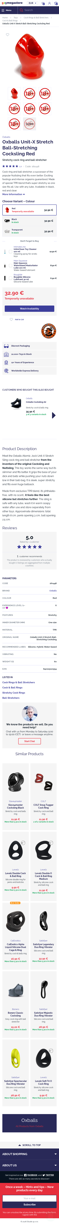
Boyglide (18, 274)
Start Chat (29, 741)
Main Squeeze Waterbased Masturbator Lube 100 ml (26, 265)
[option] (29, 406)
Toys (16, 18)
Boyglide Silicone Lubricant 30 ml (22, 278)
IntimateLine (20, 247)
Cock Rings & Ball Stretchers (36, 18)
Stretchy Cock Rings (13, 692)
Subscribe (30, 1204)
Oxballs (6, 137)
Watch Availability (29, 308)
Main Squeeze (20, 261)
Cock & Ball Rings (10, 21)
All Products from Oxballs (29, 1126)
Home (5, 18)
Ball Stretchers (10, 698)
